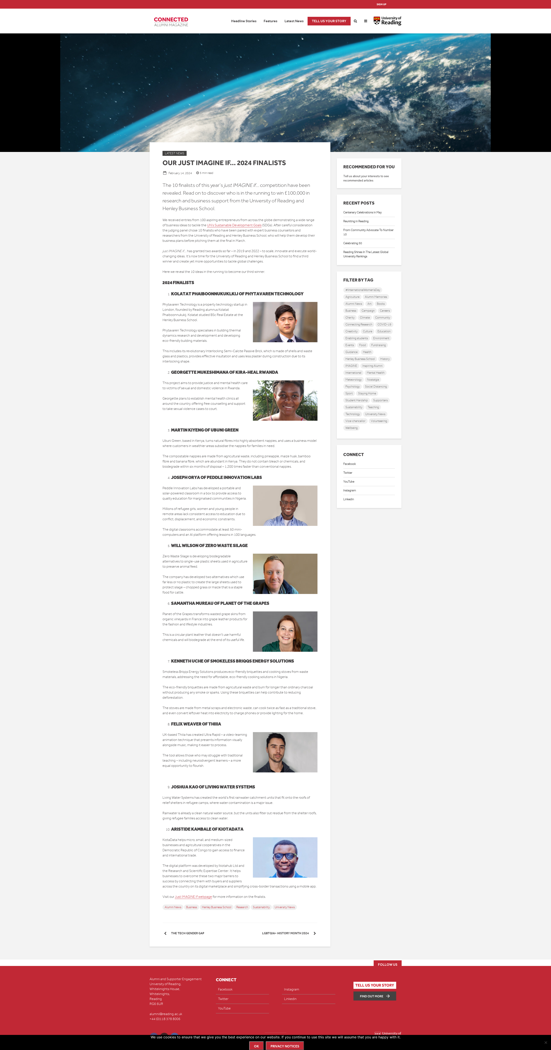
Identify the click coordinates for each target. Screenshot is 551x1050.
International (353, 373)
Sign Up (381, 4)
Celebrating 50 (352, 243)
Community (382, 317)
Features (270, 21)
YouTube (348, 481)
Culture (367, 331)
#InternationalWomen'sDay (362, 290)
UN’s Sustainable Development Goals (234, 225)
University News (285, 907)
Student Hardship (356, 400)
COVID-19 (384, 324)
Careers (385, 310)
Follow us (387, 964)
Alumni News (173, 907)
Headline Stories (244, 21)
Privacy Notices (285, 1046)
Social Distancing (376, 386)
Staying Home (367, 393)
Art (369, 304)
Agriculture (352, 297)
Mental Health (375, 373)
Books (381, 304)
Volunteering (379, 421)
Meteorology (353, 379)
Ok (256, 1046)
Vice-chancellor (355, 421)
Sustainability (261, 907)
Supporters (380, 400)
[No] (545, 1042)
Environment (381, 338)
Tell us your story (329, 21)
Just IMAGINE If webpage (193, 897)
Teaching (373, 407)
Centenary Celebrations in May (362, 212)
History (385, 359)
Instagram (349, 490)
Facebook (349, 464)
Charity (349, 317)
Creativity (351, 331)
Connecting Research (358, 324)
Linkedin (348, 499)
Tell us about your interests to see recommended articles (366, 178)
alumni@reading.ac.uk (166, 1014)
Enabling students (356, 338)
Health (367, 352)
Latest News (294, 21)
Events (349, 345)
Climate (365, 317)
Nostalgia (373, 379)
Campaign (368, 310)
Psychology (352, 386)
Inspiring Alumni (372, 366)
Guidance (351, 352)
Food (362, 345)
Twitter (347, 473)
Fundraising (378, 345)
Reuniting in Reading (355, 221)
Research (242, 907)
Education (384, 331)
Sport (349, 393)
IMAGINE (351, 366)
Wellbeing (351, 428)
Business (191, 907)
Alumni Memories (376, 297)
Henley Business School (216, 907)
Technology (352, 414)
